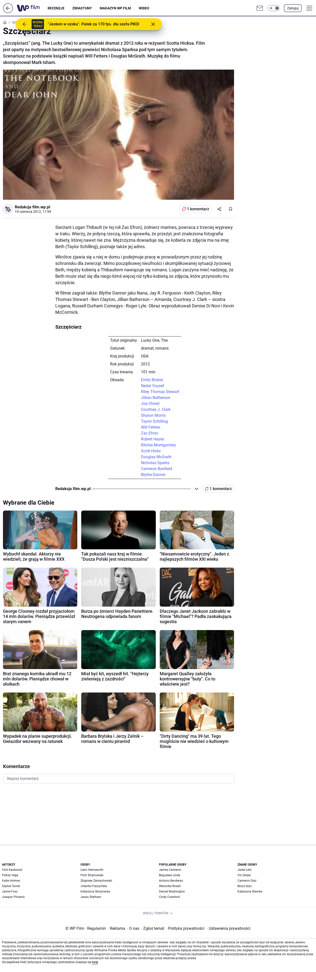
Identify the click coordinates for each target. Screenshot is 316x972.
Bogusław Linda (169, 875)
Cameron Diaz (247, 880)
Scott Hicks (151, 451)
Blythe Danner (153, 474)
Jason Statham (90, 897)
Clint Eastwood (12, 870)
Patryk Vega (10, 875)
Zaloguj (292, 8)
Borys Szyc (244, 886)
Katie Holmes (11, 880)
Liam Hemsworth (91, 870)
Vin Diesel (244, 875)
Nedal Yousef (152, 385)
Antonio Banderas (171, 880)
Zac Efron (149, 433)
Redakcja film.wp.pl (32, 207)
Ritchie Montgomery (158, 445)
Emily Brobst (152, 379)
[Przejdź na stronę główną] (8, 11)
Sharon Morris (153, 415)
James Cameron (170, 870)
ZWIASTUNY (82, 8)
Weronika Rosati (170, 886)
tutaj (95, 962)
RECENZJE (56, 8)
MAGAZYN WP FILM (115, 8)
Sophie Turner (11, 886)
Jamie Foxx (10, 891)
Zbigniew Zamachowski (96, 880)
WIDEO (144, 8)
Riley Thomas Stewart (160, 391)
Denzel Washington (172, 891)
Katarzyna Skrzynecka (95, 891)
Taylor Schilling (154, 421)
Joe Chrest (150, 403)
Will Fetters (150, 427)
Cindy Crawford (169, 897)
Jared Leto (244, 870)
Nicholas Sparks (155, 462)
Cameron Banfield (156, 468)
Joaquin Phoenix (13, 897)
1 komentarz (198, 209)
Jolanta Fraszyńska (93, 886)
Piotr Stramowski (91, 875)
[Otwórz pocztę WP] (260, 8)
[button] (274, 8)
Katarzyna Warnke (249, 891)
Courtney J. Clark (156, 409)
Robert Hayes (152, 439)
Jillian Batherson (155, 397)
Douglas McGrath (156, 457)
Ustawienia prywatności (228, 928)
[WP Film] (32, 8)
